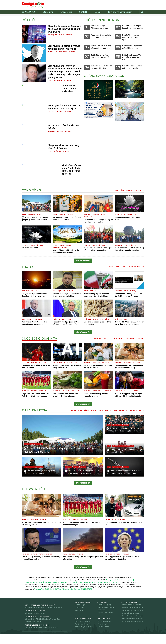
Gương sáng (26, 336)
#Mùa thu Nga (111, 410)
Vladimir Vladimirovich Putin (131, 605)
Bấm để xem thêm (83, 260)
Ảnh (99, 12)
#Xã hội (27, 467)
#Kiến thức (106, 362)
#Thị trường (104, 319)
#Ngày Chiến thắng (127, 445)
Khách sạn (25, 572)
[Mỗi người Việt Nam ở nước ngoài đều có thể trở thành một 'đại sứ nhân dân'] (98, 234)
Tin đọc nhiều (33, 489)
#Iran (86, 291)
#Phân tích (51, 131)
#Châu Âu (126, 554)
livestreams (25, 594)
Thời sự (28, 267)
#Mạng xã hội (52, 52)
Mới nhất (49, 12)
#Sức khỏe (117, 338)
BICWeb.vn (52, 627)
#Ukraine (70, 291)
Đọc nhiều (67, 12)
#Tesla (50, 80)
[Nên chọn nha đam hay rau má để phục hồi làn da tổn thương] (67, 380)
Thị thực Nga (79, 607)
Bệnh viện (25, 185)
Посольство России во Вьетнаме (106, 609)
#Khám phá (125, 424)
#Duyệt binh (116, 424)
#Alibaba (59, 111)
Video (84, 12)
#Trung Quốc (52, 35)
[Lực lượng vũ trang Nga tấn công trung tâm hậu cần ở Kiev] (83, 540)
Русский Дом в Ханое (105, 612)
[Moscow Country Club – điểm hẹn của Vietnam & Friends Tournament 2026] (67, 203)
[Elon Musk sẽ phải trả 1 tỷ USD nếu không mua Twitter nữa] (34, 53)
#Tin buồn (140, 190)
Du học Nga (102, 602)
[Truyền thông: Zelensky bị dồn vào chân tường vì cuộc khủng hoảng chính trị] (41, 540)
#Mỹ (125, 267)
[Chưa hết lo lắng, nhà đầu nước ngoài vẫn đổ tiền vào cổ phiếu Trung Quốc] (34, 33)
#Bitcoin (60, 131)
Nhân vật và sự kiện (129, 602)
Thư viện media (34, 410)
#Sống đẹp (129, 338)
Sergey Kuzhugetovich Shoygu (132, 616)
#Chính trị (118, 245)
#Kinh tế (61, 35)
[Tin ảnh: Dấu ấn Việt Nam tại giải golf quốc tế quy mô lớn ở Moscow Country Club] (36, 203)
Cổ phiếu (29, 20)
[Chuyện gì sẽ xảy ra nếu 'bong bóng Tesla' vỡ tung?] (34, 146)
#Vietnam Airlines (99, 214)
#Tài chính (66, 151)
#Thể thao (87, 214)
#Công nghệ (96, 338)
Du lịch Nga (79, 610)
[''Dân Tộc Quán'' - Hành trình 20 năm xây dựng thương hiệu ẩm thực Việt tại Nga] (129, 111)
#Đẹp (101, 410)
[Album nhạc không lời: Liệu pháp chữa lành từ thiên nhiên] (129, 89)
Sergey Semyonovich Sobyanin (132, 621)
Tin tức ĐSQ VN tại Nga (83, 621)
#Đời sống (87, 362)
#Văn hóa (87, 245)
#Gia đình (136, 362)
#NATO (118, 267)
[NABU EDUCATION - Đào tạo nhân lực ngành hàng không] (98, 110)
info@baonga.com (35, 621)
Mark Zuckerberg (27, 635)
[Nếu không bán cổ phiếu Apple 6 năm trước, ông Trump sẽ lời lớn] (41, 166)
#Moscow (123, 410)
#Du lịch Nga (76, 410)
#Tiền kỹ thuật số (136, 267)
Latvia (24, 596)
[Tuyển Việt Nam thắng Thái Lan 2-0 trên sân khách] (36, 352)
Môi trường (25, 637)
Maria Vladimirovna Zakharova (132, 619)
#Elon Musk (63, 52)
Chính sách (25, 263)
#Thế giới (70, 362)
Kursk (24, 595)
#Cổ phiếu (69, 35)
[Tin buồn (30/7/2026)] (36, 234)
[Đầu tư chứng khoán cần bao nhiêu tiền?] (36, 85)
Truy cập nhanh (103, 618)
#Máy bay (115, 467)
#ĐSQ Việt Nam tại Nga (124, 190)
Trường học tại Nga (105, 605)
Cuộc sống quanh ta (39, 338)
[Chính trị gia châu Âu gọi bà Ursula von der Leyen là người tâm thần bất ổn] (124, 540)
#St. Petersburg (137, 410)
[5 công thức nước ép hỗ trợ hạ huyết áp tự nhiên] (98, 380)
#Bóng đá (34, 362)
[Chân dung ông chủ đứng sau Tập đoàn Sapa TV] (124, 505)
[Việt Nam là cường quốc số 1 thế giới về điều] (98, 308)
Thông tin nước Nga (101, 20)
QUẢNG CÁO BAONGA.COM (104, 75)
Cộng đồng (31, 190)
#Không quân (124, 467)
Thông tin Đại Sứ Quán (83, 618)
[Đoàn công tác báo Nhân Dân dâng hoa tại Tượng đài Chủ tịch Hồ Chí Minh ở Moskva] (129, 234)
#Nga (125, 245)
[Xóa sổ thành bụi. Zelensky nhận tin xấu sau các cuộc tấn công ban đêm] (67, 280)
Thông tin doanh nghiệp (121, 12)
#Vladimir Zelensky (46, 554)
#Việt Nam (132, 245)
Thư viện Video (103, 627)
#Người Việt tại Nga (35, 214)
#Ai (76, 362)
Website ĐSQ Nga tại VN (83, 627)
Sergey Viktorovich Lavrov (130, 613)
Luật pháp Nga (80, 605)
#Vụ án (114, 519)
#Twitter (72, 52)
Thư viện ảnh (102, 624)
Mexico (24, 639)
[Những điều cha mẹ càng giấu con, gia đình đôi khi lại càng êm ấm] (129, 352)
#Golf (24, 214)
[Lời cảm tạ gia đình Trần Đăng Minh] (129, 203)
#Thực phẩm (75, 391)
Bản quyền (25, 188)
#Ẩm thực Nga (90, 410)
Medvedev (25, 642)
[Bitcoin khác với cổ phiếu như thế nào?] (34, 126)
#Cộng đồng (88, 217)
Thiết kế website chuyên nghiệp (37, 625)
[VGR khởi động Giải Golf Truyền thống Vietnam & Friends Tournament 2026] (67, 234)
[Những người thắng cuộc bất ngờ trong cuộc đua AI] (67, 352)
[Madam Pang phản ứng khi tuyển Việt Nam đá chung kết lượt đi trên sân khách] (129, 380)
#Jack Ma (51, 111)
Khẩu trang (25, 570)
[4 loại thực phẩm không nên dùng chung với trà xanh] (98, 352)
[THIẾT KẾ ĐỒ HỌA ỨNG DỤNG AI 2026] (98, 90)
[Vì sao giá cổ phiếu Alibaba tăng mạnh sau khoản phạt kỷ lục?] (34, 106)
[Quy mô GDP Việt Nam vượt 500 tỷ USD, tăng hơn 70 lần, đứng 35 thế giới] (129, 308)
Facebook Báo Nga (104, 621)
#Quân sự (61, 291)
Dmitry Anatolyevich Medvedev (132, 607)
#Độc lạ (107, 338)
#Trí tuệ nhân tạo (59, 362)
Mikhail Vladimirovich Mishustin (132, 610)
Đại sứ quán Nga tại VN (83, 624)
